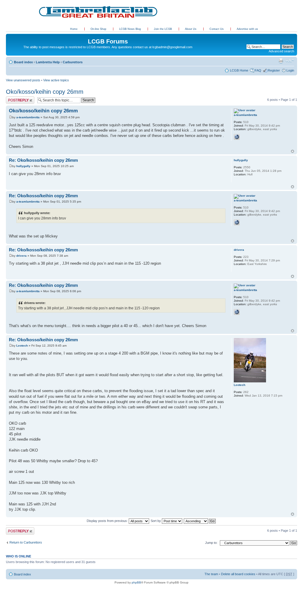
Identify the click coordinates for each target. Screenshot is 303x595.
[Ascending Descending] (200, 521)
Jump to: (211, 542)
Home (74, 29)
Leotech (22, 345)
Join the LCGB (163, 29)
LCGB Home (239, 70)
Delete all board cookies (238, 574)
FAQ (258, 70)
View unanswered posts (23, 80)
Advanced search (281, 51)
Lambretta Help (48, 62)
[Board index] (9, 35)
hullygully (23, 166)
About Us (191, 29)
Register (274, 70)
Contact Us (217, 29)
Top (292, 151)
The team (211, 574)
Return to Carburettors (25, 542)
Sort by (156, 521)
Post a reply (14, 98)
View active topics (56, 80)
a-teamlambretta (28, 117)
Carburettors (73, 62)
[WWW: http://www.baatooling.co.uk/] (237, 137)
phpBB (136, 582)
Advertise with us (247, 29)
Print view (281, 61)
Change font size (290, 61)
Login (290, 70)
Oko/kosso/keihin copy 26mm (44, 91)
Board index (23, 62)
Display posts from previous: (108, 521)
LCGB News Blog (130, 29)
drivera (21, 255)
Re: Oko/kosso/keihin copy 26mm (43, 160)
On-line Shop (99, 29)
